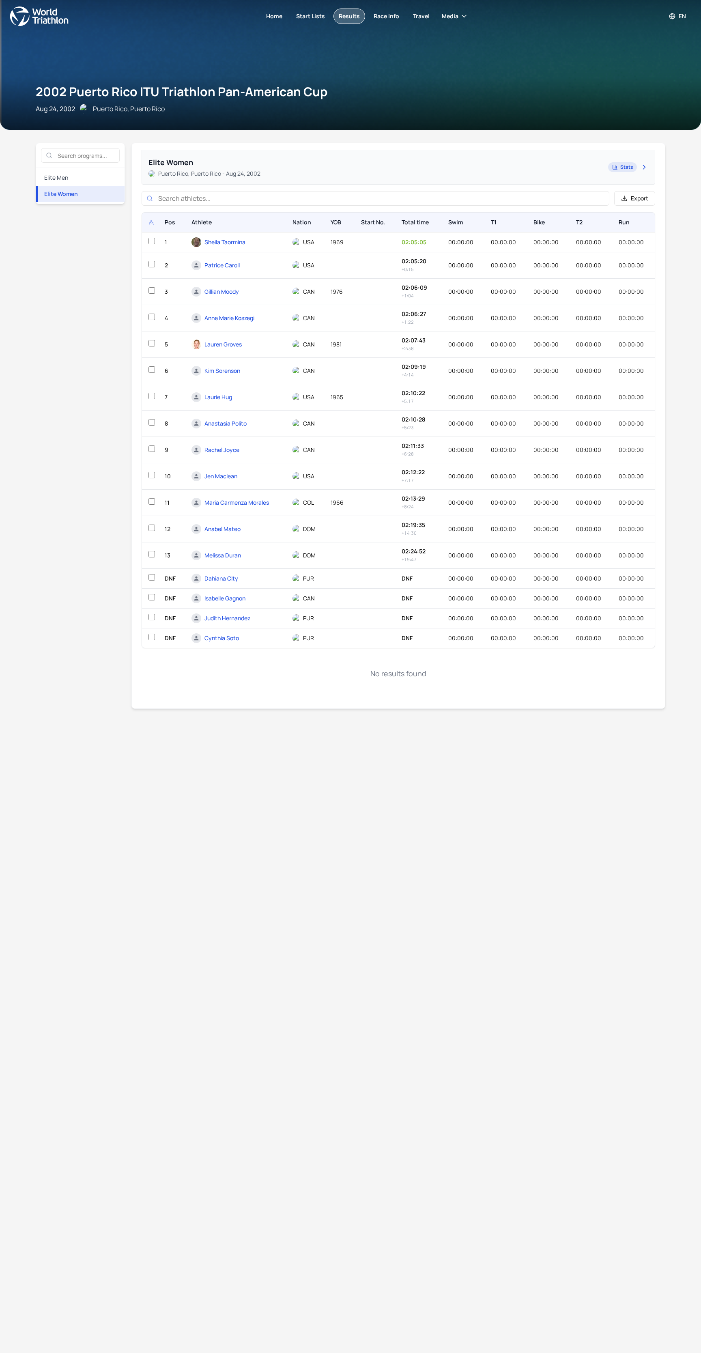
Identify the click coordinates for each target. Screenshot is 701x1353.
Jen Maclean (220, 476)
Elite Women (61, 194)
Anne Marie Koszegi (229, 318)
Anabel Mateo (222, 529)
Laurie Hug (218, 397)
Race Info (386, 16)
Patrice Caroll (222, 265)
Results (349, 16)
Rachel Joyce (221, 450)
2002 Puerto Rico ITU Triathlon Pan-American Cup (181, 91)
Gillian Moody (221, 291)
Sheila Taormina (224, 242)
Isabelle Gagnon (224, 598)
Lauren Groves (223, 344)
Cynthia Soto (221, 638)
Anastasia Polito (225, 423)
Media (450, 16)
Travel (421, 16)
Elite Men (56, 177)
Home (274, 16)
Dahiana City (221, 578)
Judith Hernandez (227, 618)
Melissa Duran (222, 555)
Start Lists (310, 16)
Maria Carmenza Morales (236, 502)
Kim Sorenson (222, 370)
